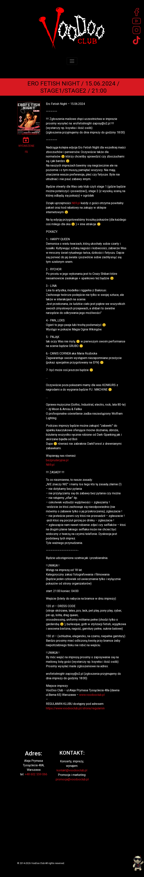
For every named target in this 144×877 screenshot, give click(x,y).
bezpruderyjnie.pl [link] (57, 460)
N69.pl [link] (76, 203)
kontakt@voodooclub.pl (72, 770)
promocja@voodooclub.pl (72, 779)
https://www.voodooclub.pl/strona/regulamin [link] (75, 708)
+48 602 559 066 (36, 774)
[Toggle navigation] (72, 61)
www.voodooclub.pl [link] (92, 695)
